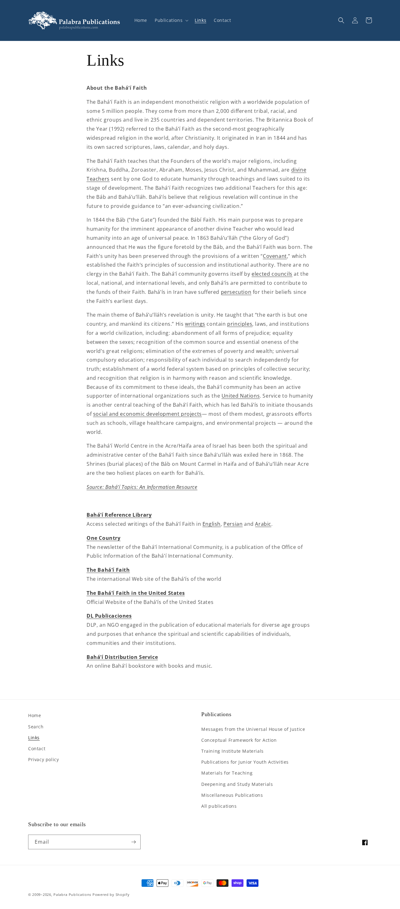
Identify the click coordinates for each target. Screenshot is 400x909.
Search (36, 727)
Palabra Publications (72, 894)
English (211, 523)
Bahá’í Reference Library (119, 514)
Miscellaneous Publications (232, 795)
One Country (104, 538)
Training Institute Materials (232, 751)
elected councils (272, 273)
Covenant (275, 256)
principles (239, 323)
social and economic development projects (147, 413)
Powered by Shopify (111, 894)
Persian (232, 523)
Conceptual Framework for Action (239, 740)
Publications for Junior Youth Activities (245, 762)
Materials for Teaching (226, 773)
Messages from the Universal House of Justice (253, 729)
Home (34, 715)
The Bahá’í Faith (108, 569)
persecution (236, 292)
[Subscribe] (133, 842)
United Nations (241, 395)
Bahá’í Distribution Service (122, 657)
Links (34, 738)
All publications (219, 806)
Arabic (263, 523)
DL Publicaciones (109, 615)
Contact (36, 748)
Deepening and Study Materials (237, 784)
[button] (171, 20)
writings (195, 323)
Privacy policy (43, 759)
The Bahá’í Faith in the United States (136, 593)
